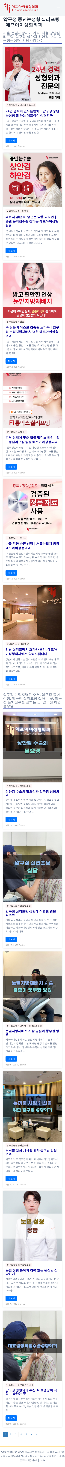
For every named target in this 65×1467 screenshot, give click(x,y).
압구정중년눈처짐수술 (17, 1145)
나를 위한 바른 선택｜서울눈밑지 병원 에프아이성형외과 (32, 546)
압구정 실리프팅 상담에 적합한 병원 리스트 (31, 913)
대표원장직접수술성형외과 (19, 1384)
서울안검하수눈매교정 (17, 211)
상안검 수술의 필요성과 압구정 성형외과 (32, 793)
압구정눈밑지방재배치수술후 (20, 105)
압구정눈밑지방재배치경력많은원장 (24, 1025)
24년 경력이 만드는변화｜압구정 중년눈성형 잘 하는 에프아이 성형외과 (32, 113)
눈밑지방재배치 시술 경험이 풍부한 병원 (32, 1032)
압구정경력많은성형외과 (18, 1265)
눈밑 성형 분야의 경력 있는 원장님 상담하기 (32, 1272)
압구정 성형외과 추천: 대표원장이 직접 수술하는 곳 (31, 1391)
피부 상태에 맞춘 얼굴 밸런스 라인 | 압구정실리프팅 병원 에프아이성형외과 (32, 440)
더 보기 (11, 140)
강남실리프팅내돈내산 (17, 643)
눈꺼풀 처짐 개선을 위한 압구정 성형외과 (31, 1152)
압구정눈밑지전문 (15, 321)
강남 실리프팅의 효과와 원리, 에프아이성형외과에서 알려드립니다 (31, 652)
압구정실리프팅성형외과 (18, 906)
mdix (42, 1460)
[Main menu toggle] (58, 8)
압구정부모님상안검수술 (18, 786)
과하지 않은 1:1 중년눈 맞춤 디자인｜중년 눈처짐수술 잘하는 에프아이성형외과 (32, 221)
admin (22, 146)
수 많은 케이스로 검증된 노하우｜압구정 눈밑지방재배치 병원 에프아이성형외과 (32, 331)
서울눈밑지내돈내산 (16, 537)
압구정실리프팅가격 (16, 431)
